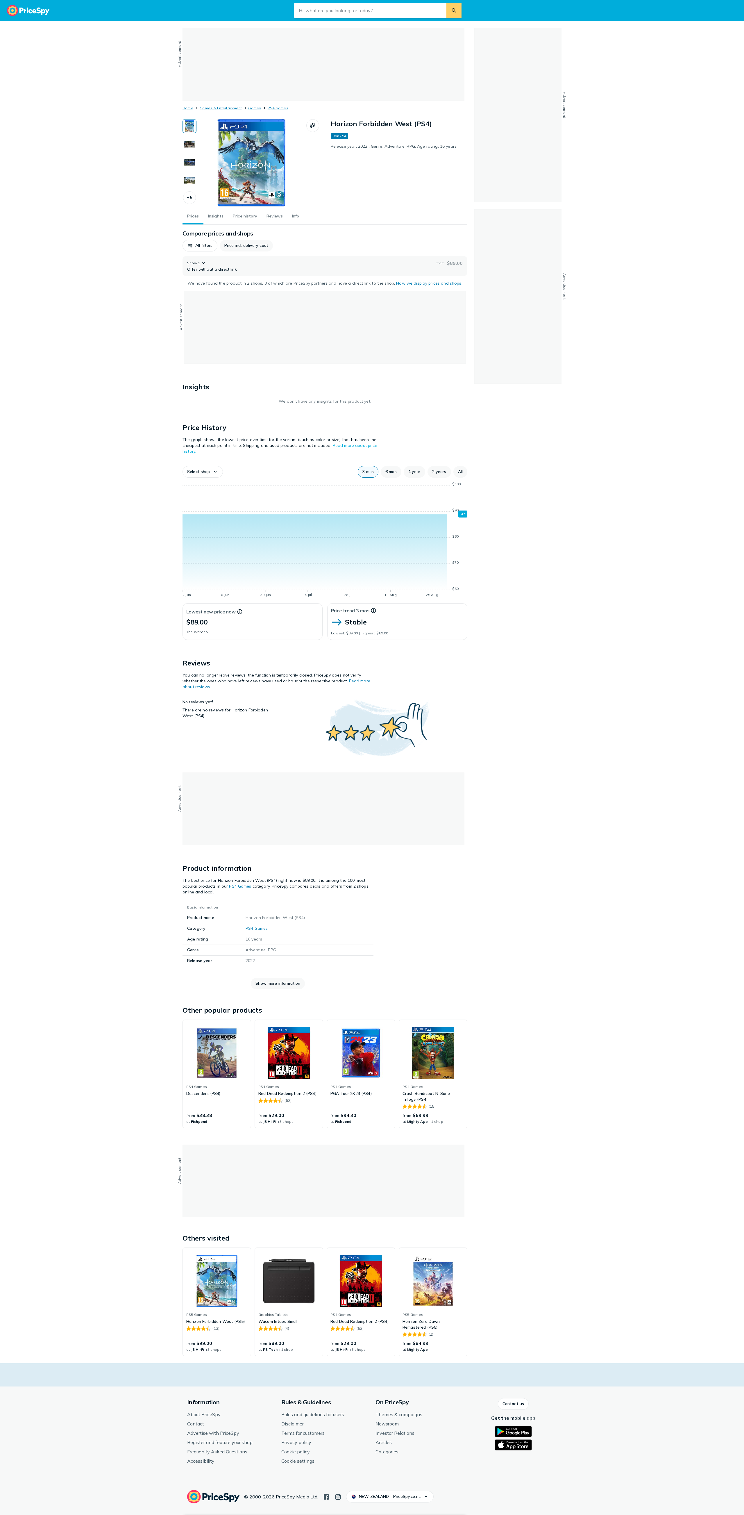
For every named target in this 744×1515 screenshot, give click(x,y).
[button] (189, 197)
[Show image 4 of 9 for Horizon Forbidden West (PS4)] (189, 180)
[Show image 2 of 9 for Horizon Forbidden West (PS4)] (189, 144)
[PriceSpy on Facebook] (326, 1496)
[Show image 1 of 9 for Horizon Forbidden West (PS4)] (189, 126)
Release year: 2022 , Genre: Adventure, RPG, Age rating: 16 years (394, 146)
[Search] (454, 10)
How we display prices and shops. (429, 283)
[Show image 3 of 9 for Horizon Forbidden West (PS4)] (189, 162)
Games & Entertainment (221, 108)
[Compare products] (312, 125)
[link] (217, 1074)
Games (254, 108)
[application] (325, 540)
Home (188, 108)
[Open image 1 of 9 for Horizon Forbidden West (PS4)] (251, 162)
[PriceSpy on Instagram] (338, 1496)
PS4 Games (278, 108)
